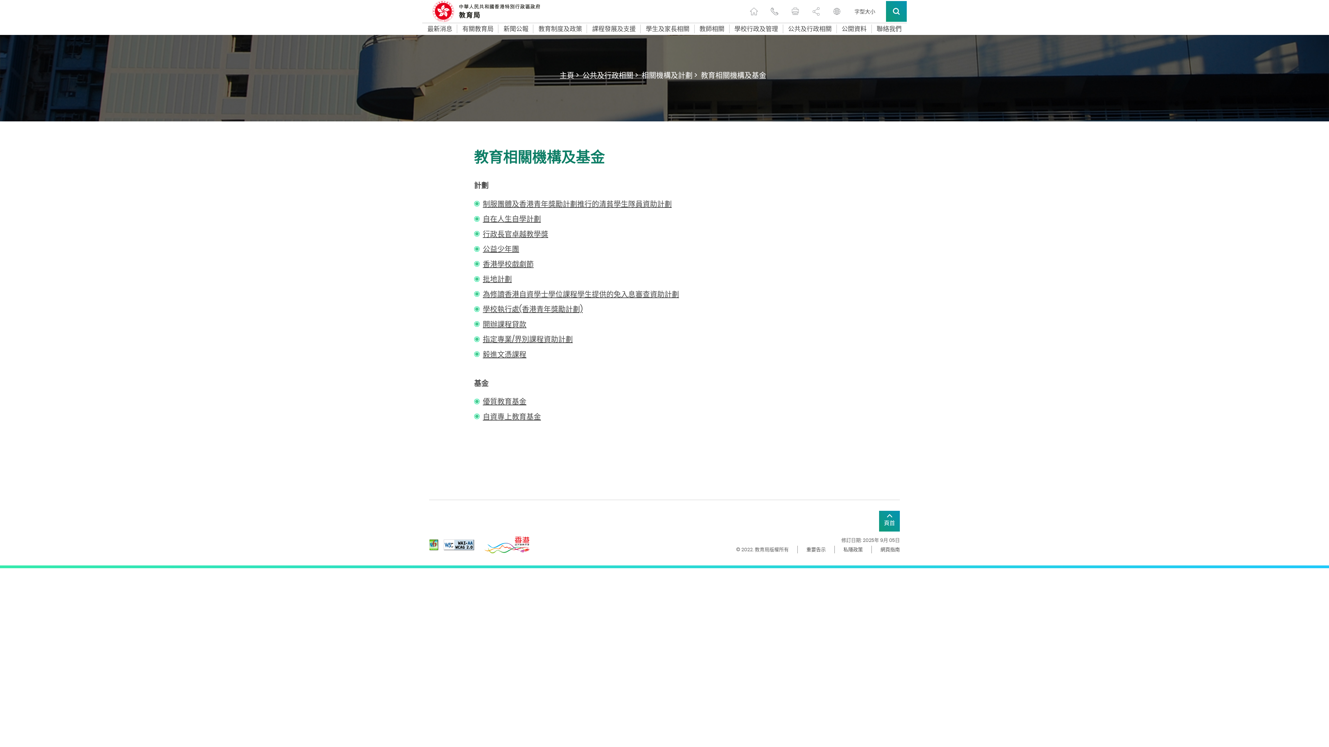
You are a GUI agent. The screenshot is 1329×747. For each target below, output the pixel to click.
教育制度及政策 (560, 29)
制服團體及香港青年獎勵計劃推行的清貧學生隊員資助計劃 (577, 204)
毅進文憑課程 (504, 354)
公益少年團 (501, 249)
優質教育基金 (504, 401)
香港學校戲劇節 (508, 264)
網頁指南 (890, 549)
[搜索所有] (896, 11)
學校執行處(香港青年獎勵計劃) (533, 309)
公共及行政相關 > (610, 75)
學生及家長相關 (667, 29)
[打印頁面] (795, 11)
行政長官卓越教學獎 (515, 234)
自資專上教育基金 (512, 417)
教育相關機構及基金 (733, 75)
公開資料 (854, 29)
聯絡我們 (889, 29)
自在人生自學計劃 (512, 219)
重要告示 (816, 549)
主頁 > (569, 75)
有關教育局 (478, 29)
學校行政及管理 (756, 29)
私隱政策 (853, 549)
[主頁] (753, 11)
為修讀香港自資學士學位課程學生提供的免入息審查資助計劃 (581, 294)
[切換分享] (816, 11)
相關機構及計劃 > (669, 75)
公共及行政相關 (810, 29)
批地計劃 (497, 279)
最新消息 (439, 29)
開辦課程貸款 (504, 324)
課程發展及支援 (614, 29)
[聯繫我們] (774, 11)
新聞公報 (516, 29)
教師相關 (711, 29)
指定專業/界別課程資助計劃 (528, 339)
